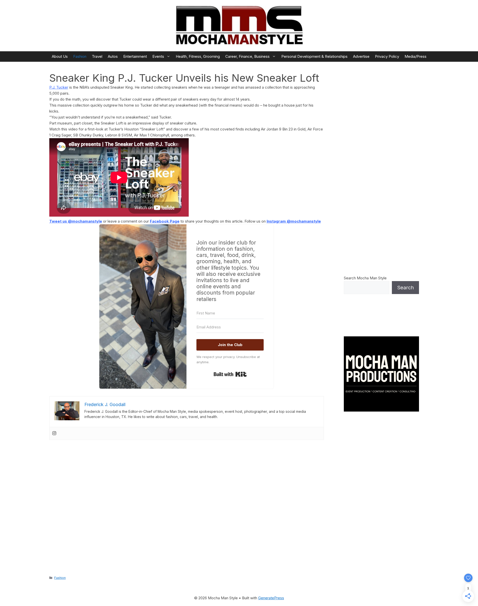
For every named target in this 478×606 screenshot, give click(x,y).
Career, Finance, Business (247, 56)
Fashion (79, 56)
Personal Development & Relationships (314, 56)
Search (405, 288)
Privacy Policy (387, 56)
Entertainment (135, 56)
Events (158, 56)
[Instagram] (54, 433)
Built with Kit (230, 374)
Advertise (361, 56)
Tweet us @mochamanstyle (75, 221)
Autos (113, 56)
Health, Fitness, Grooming (198, 56)
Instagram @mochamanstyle (294, 221)
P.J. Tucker (58, 87)
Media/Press (415, 56)
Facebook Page (164, 221)
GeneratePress (271, 598)
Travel (97, 56)
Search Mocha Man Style (365, 278)
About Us (60, 56)
